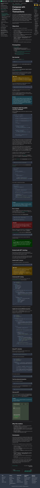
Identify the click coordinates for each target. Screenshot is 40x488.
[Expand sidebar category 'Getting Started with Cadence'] (10, 11)
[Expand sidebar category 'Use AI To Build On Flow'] (10, 8)
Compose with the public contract (36, 16)
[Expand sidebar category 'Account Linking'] (10, 21)
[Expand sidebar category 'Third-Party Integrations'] (10, 36)
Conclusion (35, 34)
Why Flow (3, 478)
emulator (26, 205)
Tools (2, 479)
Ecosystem (20, 1)
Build (14, 1)
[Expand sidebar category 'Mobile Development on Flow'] (10, 23)
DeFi (9, 1)
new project (17, 59)
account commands (25, 211)
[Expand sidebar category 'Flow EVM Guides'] (10, 27)
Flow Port (33, 480)
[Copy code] (31, 61)
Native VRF (18, 478)
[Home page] (13, 3)
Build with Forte (11, 478)
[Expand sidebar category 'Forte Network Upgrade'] (10, 6)
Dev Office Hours (26, 477)
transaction (24, 155)
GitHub (25, 482)
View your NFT (36, 32)
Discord (25, 481)
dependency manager (18, 70)
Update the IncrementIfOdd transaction (37, 26)
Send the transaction (15, 232)
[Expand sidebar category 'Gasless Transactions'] (10, 34)
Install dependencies (36, 13)
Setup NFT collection (36, 28)
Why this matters (36, 33)
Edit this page (15, 465)
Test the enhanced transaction (36, 30)
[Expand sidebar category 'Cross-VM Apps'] (10, 28)
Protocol (17, 1)
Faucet (3, 480)
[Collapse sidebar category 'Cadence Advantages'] (10, 13)
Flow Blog (33, 482)
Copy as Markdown (36, 7)
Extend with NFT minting (36, 19)
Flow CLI (22, 59)
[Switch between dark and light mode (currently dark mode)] (32, 1)
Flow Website (34, 481)
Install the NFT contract (36, 21)
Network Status (34, 477)
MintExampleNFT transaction (16, 279)
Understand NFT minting (36, 23)
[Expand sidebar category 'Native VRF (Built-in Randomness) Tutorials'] (10, 31)
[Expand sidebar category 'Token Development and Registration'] (10, 33)
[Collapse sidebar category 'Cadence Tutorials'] (10, 9)
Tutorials (11, 1)
